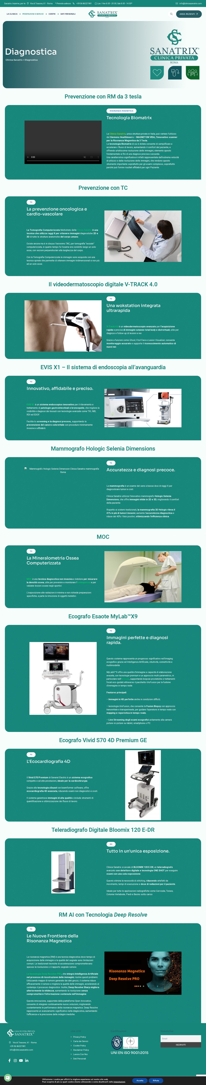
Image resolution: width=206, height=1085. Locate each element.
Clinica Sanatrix (84, 230)
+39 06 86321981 (84, 3)
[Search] (171, 14)
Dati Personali (68, 14)
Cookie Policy (79, 1045)
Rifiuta (156, 1080)
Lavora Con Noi (80, 1054)
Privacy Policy (79, 1037)
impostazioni (119, 1082)
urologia (125, 679)
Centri (52, 14)
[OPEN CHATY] (8, 1077)
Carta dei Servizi (80, 1041)
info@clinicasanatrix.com (191, 3)
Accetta (139, 1080)
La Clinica (12, 14)
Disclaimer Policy (81, 1050)
